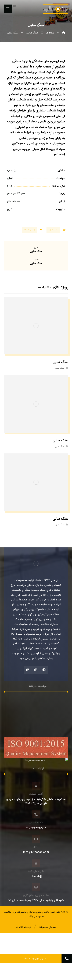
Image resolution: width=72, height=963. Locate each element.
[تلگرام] (44, 670)
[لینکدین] (28, 670)
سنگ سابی (53, 229)
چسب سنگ (29, 229)
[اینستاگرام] (36, 670)
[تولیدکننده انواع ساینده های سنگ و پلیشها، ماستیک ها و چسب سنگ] (55, 9)
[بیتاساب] (63, 33)
